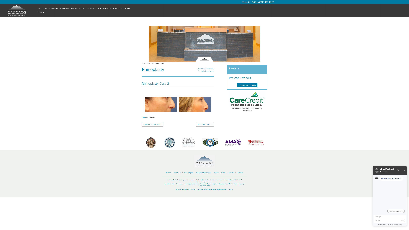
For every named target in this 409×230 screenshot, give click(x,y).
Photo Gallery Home (206, 71)
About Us (46, 9)
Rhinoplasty (153, 69)
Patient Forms (124, 9)
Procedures (56, 9)
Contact (40, 12)
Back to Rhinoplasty (206, 68)
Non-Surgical (188, 172)
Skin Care (66, 9)
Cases (149, 63)
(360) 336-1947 (266, 2)
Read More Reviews (247, 85)
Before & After (77, 9)
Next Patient (204, 124)
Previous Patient (153, 124)
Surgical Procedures (203, 172)
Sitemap (240, 172)
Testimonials (90, 9)
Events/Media (102, 9)
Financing (113, 9)
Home (39, 9)
